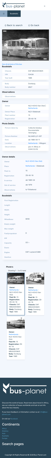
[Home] (3, 14)
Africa (4, 429)
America (5, 431)
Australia (5, 436)
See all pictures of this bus (12, 64)
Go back (34, 25)
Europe (4, 438)
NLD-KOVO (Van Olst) (34, 161)
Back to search (14, 25)
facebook (14, 419)
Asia (3, 433)
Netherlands (33, 108)
